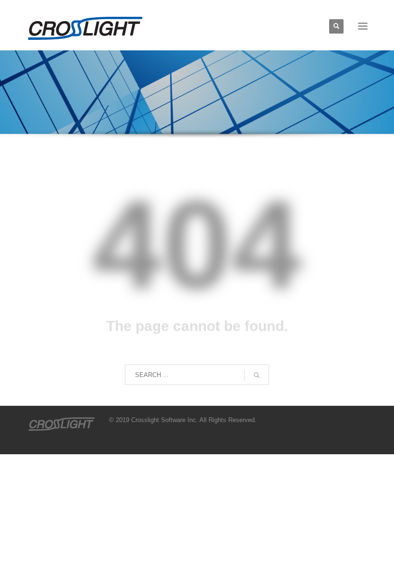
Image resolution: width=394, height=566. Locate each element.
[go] (256, 375)
